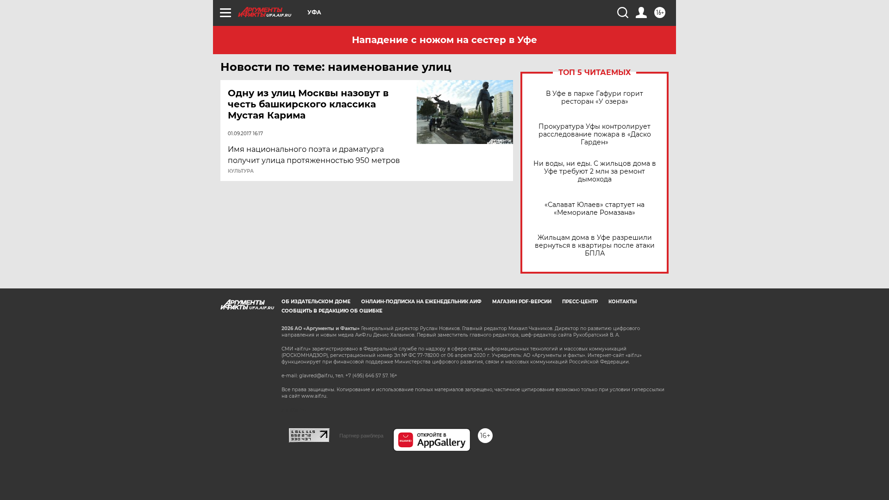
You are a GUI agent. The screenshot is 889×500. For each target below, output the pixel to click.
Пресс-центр (580, 302)
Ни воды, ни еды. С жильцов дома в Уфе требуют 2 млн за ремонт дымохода (594, 171)
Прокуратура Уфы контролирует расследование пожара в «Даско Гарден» (594, 134)
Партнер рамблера (361, 435)
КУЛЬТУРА (241, 171)
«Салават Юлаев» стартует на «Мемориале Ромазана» (595, 209)
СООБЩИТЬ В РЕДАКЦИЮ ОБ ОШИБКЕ (332, 311)
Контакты (622, 302)
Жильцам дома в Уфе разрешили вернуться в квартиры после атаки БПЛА (595, 245)
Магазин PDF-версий (521, 302)
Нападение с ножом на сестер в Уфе (444, 39)
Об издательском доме (316, 302)
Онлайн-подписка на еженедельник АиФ (421, 302)
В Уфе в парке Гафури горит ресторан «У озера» (594, 98)
